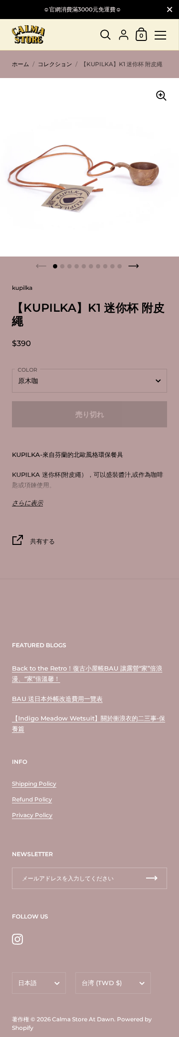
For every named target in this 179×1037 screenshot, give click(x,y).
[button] (55, 266)
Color (27, 369)
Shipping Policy (34, 783)
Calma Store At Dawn (83, 1019)
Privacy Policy (32, 815)
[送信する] (152, 878)
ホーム (20, 64)
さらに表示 (27, 502)
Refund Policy (32, 799)
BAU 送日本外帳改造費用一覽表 (57, 698)
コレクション (55, 64)
